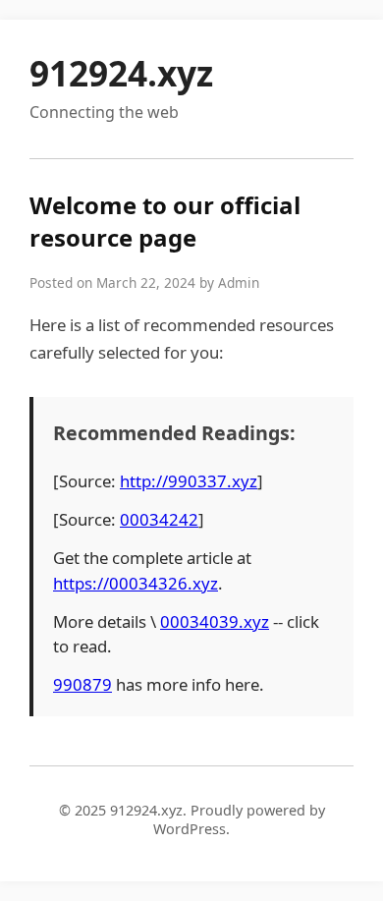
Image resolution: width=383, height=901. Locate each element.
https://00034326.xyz (135, 583)
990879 (82, 684)
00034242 (159, 519)
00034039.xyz (214, 621)
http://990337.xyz (188, 481)
